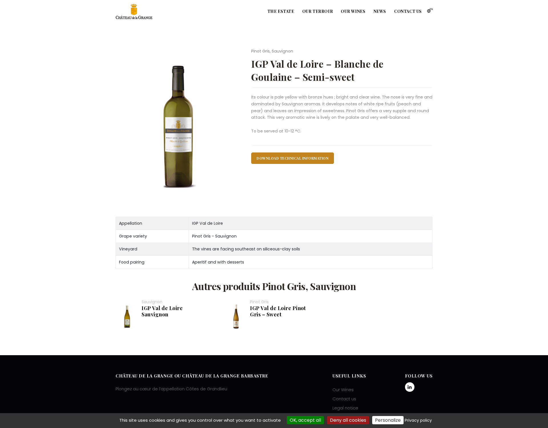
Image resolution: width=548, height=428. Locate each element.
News (380, 11)
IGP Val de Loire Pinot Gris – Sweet (278, 311)
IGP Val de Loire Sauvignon (162, 311)
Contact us (408, 11)
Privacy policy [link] (418, 420)
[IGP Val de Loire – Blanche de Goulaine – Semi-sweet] (179, 125)
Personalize (388, 420)
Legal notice (345, 408)
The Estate (280, 11)
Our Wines (353, 11)
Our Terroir (317, 11)
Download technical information (293, 158)
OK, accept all (305, 420)
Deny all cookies (348, 420)
